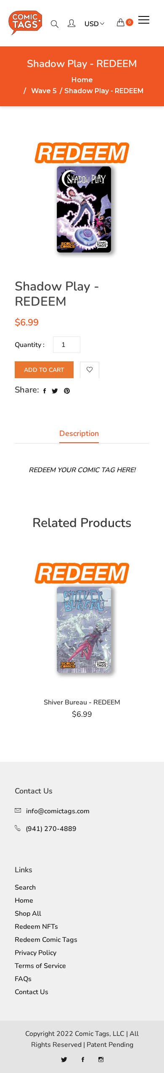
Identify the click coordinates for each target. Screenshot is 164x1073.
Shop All (28, 913)
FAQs (23, 979)
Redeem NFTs (36, 926)
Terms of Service (40, 966)
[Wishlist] (89, 370)
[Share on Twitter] (55, 391)
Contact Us (31, 992)
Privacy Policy (35, 952)
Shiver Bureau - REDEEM (82, 702)
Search (25, 887)
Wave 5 (44, 91)
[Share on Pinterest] (67, 391)
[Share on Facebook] (44, 391)
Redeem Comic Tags (46, 939)
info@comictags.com (58, 811)
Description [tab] (79, 433)
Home (82, 80)
